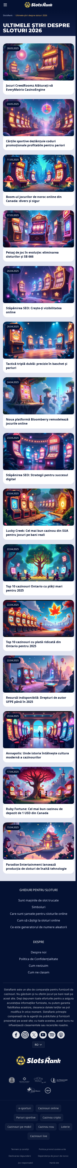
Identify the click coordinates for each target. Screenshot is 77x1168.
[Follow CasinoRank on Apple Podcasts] (61, 1035)
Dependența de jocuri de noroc (53, 1155)
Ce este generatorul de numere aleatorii (38, 927)
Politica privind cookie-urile (52, 1149)
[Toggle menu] (5, 5)
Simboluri (38, 907)
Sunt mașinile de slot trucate (38, 900)
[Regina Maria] (24, 1080)
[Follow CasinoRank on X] (34, 1035)
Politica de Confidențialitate (38, 959)
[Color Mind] (40, 1080)
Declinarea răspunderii (20, 1155)
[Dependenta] (33, 1090)
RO (36, 1044)
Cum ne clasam (38, 972)
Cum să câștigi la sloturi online (38, 920)
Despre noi (38, 952)
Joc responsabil (25, 1162)
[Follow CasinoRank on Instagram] (25, 1035)
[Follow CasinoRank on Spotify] (52, 1035)
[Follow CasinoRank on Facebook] (16, 1035)
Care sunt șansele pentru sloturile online (38, 914)
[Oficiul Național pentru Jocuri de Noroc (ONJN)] (12, 1080)
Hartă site (54, 1162)
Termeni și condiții (20, 1149)
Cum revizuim (38, 966)
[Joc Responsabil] (59, 1080)
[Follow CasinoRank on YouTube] (43, 1035)
